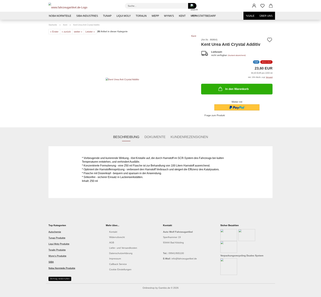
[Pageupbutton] (312, 292)
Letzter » (90, 31)
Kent (182, 15)
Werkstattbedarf (203, 15)
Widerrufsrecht (117, 237)
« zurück (66, 31)
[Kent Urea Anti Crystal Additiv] (122, 76)
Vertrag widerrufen (60, 279)
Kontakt (113, 231)
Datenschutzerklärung (120, 253)
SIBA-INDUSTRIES (87, 15)
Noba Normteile (60, 15)
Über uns (266, 15)
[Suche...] (192, 6)
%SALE (250, 15)
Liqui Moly (124, 15)
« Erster (54, 31)
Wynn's (169, 15)
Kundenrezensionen (189, 137)
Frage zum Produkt (214, 115)
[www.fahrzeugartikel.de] (69, 6)
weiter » (78, 31)
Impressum (115, 258)
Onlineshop (149, 287)
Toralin (141, 15)
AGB (111, 242)
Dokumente (155, 137)
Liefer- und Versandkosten (123, 248)
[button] (254, 6)
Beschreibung (126, 137)
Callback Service (118, 264)
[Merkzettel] (262, 6)
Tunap (107, 15)
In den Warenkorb (237, 89)
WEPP (155, 15)
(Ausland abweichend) (237, 55)
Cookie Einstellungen (120, 269)
